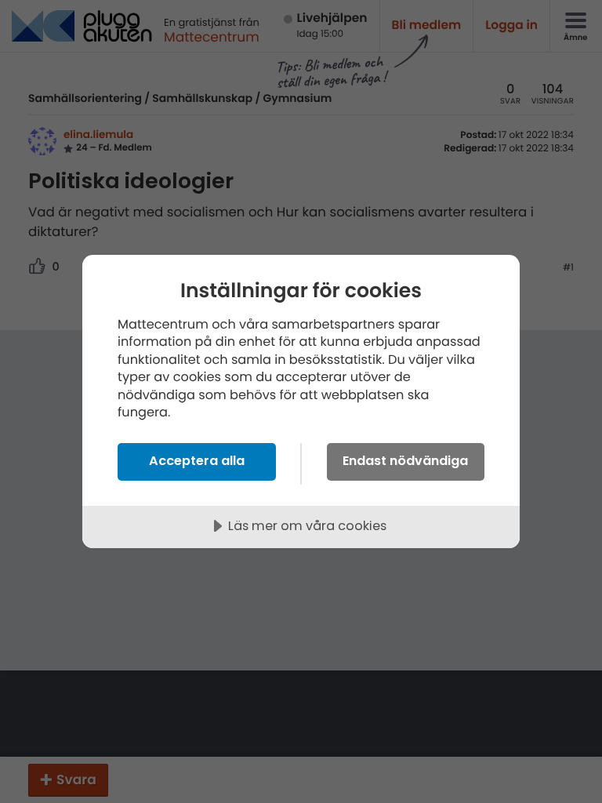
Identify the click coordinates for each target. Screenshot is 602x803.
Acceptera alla (197, 461)
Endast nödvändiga (405, 461)
